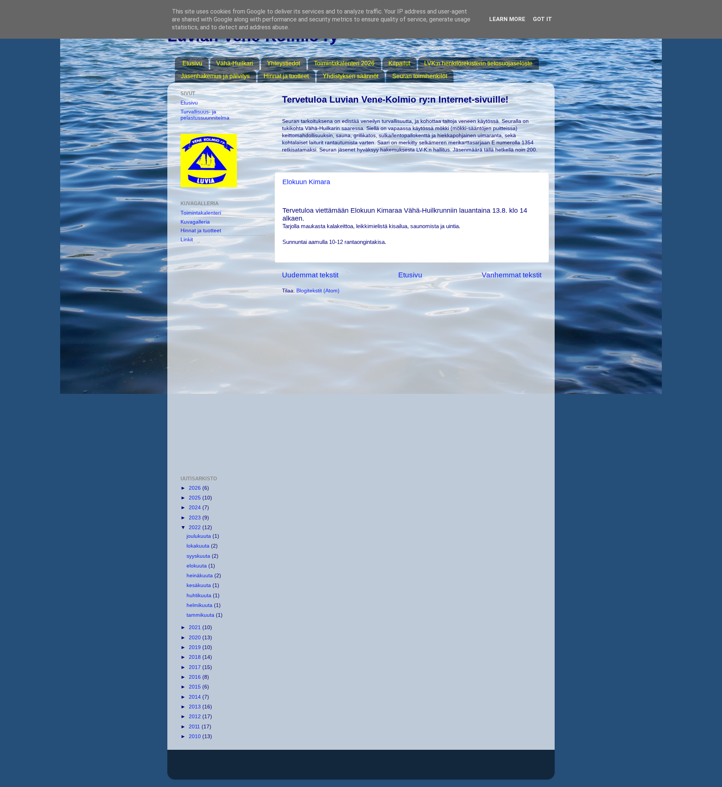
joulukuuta (199, 536)
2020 (195, 637)
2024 (195, 507)
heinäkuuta (200, 575)
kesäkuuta (199, 585)
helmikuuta (200, 605)
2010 (195, 736)
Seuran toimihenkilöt (419, 76)
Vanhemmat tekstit (512, 275)
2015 (195, 687)
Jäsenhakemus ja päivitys (215, 76)
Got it (542, 19)
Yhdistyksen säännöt (350, 76)
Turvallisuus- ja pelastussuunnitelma (204, 115)
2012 (195, 716)
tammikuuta (201, 615)
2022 (195, 527)
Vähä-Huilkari (234, 63)
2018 (195, 657)
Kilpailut (399, 63)
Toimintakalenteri (200, 213)
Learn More (507, 19)
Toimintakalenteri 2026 (344, 63)
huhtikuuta (200, 595)
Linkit (186, 239)
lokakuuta (199, 546)
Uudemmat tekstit (310, 275)
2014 (195, 697)
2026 (195, 488)
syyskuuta (199, 556)
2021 (195, 627)
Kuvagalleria (195, 222)
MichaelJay (387, 768)
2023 (195, 518)
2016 (195, 677)
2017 (195, 667)
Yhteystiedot (283, 63)
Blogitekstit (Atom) (318, 291)
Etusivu (192, 63)
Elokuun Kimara (306, 182)
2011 (195, 726)
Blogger (450, 768)
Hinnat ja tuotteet (286, 76)
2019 (195, 647)
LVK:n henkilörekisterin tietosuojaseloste (478, 63)
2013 (195, 707)
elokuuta (197, 566)
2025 (195, 498)
